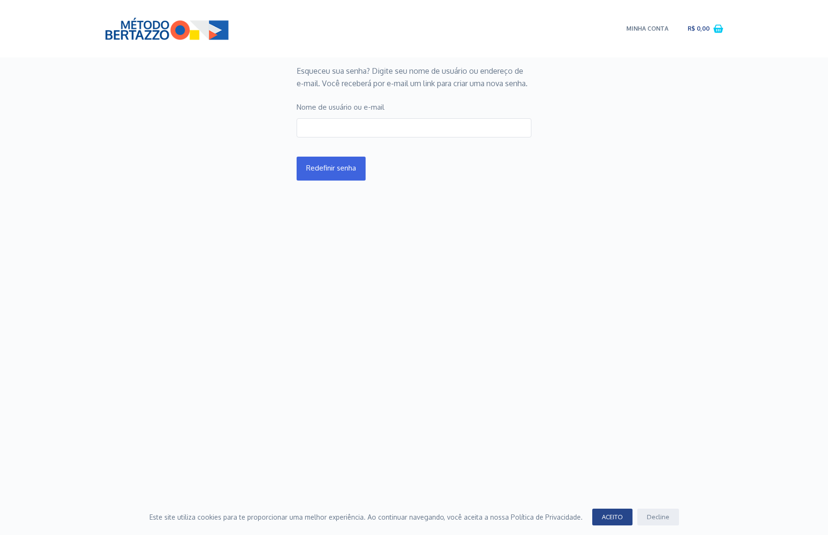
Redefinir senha (331, 167)
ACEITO (612, 517)
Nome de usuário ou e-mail (340, 107)
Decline (658, 517)
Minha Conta (647, 28)
